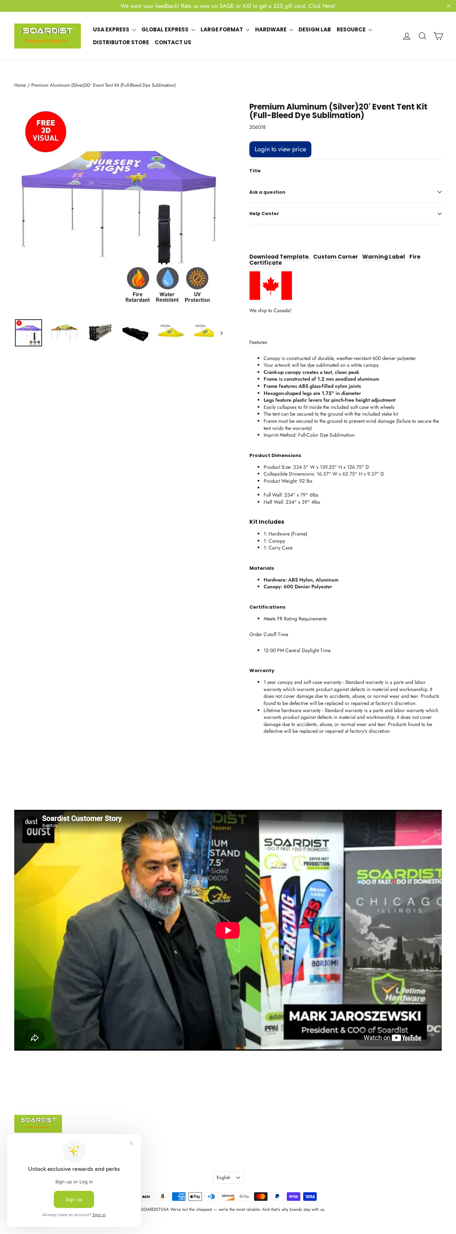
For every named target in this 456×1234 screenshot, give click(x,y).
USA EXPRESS (111, 29)
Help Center (264, 213)
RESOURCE (352, 29)
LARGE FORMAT (222, 29)
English (223, 1177)
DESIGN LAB (315, 29)
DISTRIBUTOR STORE (121, 42)
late (303, 256)
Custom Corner (336, 256)
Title (255, 170)
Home (20, 85)
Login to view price (280, 149)
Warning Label (384, 256)
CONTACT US (173, 42)
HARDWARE (271, 29)
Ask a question (267, 192)
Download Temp (273, 256)
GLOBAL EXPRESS (165, 29)
